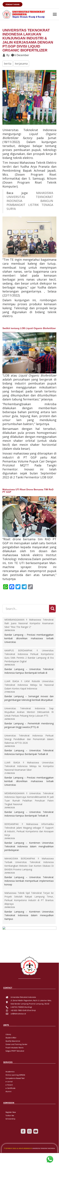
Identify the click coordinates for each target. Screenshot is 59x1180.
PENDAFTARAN (12, 4)
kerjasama (21, 63)
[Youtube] (35, 1131)
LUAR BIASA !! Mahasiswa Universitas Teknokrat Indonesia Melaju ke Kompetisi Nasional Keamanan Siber (29, 766)
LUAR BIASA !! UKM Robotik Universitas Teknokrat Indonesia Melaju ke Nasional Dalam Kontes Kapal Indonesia (29, 685)
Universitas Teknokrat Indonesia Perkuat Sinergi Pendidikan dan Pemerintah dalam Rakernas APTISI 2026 (29, 739)
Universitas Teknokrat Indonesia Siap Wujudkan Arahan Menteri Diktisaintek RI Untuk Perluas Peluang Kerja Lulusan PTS (29, 712)
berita (7, 63)
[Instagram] (29, 1131)
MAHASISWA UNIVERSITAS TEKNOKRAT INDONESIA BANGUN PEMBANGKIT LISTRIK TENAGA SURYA (30, 201)
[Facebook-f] (23, 1131)
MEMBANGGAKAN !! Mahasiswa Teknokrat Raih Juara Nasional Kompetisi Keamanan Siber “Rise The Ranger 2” (29, 623)
